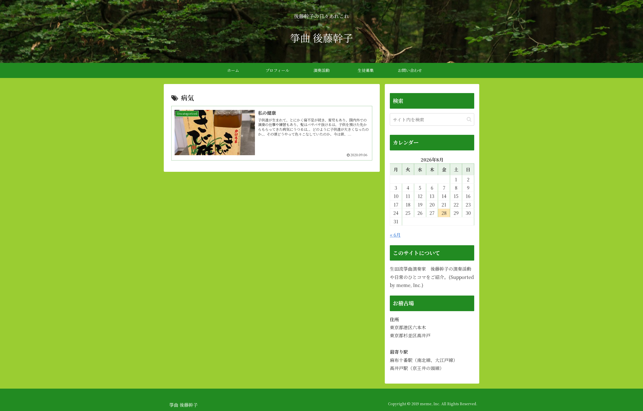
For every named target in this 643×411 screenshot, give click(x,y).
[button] (469, 119)
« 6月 (395, 234)
